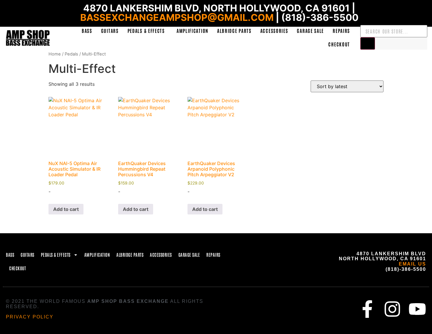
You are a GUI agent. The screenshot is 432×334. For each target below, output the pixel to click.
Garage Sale (310, 30)
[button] (147, 30)
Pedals (71, 54)
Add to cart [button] (66, 209)
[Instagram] (392, 309)
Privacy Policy (29, 316)
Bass (87, 30)
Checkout (339, 44)
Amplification (192, 30)
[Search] (367, 43)
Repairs (341, 30)
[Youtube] (417, 309)
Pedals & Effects (146, 30)
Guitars (110, 30)
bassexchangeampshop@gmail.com (177, 17)
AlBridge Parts (234, 30)
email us (412, 263)
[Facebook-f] (367, 309)
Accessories (274, 30)
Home (54, 54)
